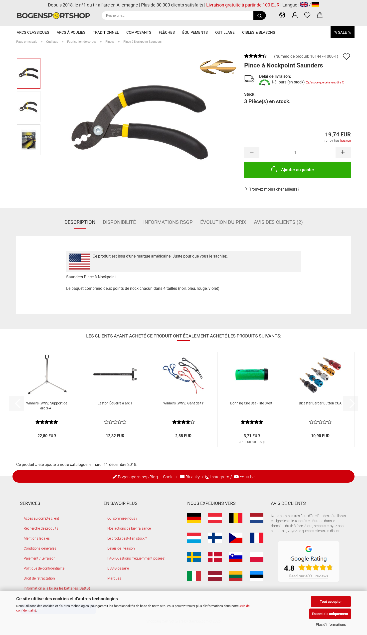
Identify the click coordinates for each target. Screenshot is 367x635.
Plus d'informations (331, 625)
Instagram (219, 476)
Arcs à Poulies (71, 32)
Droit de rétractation (39, 578)
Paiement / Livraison (39, 558)
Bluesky (192, 476)
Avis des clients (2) (278, 222)
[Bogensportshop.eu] (55, 15)
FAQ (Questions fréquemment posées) (136, 558)
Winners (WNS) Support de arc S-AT (46, 405)
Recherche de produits (41, 528)
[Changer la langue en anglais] (304, 4)
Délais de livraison (121, 548)
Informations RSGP (168, 222)
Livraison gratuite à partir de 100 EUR (242, 4)
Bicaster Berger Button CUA (320, 403)
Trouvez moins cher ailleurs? (274, 189)
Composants (138, 32)
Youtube (247, 476)
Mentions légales (37, 538)
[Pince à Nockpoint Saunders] (141, 122)
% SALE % (342, 32)
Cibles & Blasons (258, 32)
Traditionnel (106, 32)
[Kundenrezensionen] (255, 57)
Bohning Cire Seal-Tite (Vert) (252, 403)
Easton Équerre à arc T (115, 403)
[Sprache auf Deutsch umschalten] (315, 4)
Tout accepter (331, 602)
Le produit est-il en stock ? (127, 538)
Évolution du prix (223, 222)
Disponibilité (119, 222)
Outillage (225, 32)
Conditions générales (40, 548)
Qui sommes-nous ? (122, 518)
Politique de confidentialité (44, 568)
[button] (282, 15)
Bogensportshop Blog (138, 476)
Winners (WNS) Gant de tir (183, 403)
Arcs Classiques (33, 32)
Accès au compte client (41, 518)
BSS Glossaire (118, 568)
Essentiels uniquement (330, 614)
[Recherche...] (259, 15)
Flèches (167, 32)
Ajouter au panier (297, 169)
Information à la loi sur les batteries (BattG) (57, 588)
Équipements (195, 32)
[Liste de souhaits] (307, 15)
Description (79, 222)
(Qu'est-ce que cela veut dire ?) (325, 82)
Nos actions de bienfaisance (129, 528)
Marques (114, 578)
